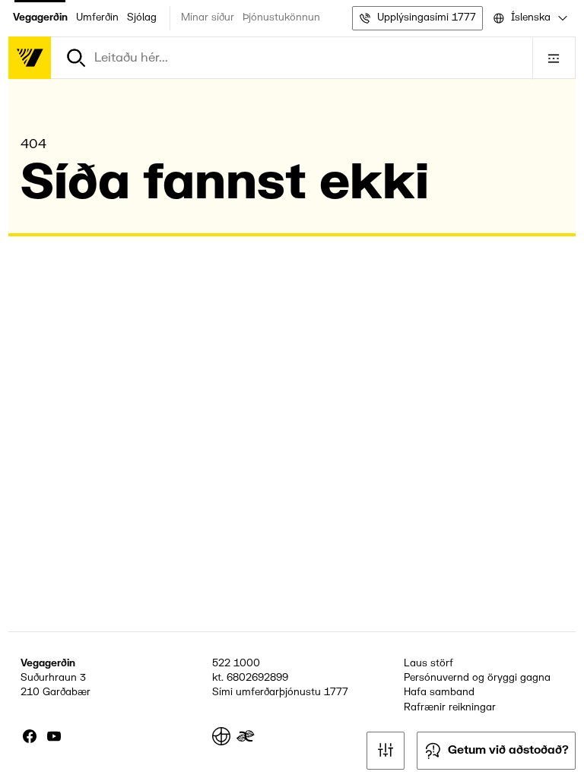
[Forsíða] (29, 57)
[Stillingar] (386, 751)
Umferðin (97, 17)
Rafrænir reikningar (450, 707)
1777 (336, 692)
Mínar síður (207, 17)
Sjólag (142, 17)
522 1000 (236, 663)
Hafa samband (439, 692)
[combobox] (529, 18)
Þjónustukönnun (281, 17)
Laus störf (428, 663)
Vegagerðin (40, 17)
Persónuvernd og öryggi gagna (477, 678)
